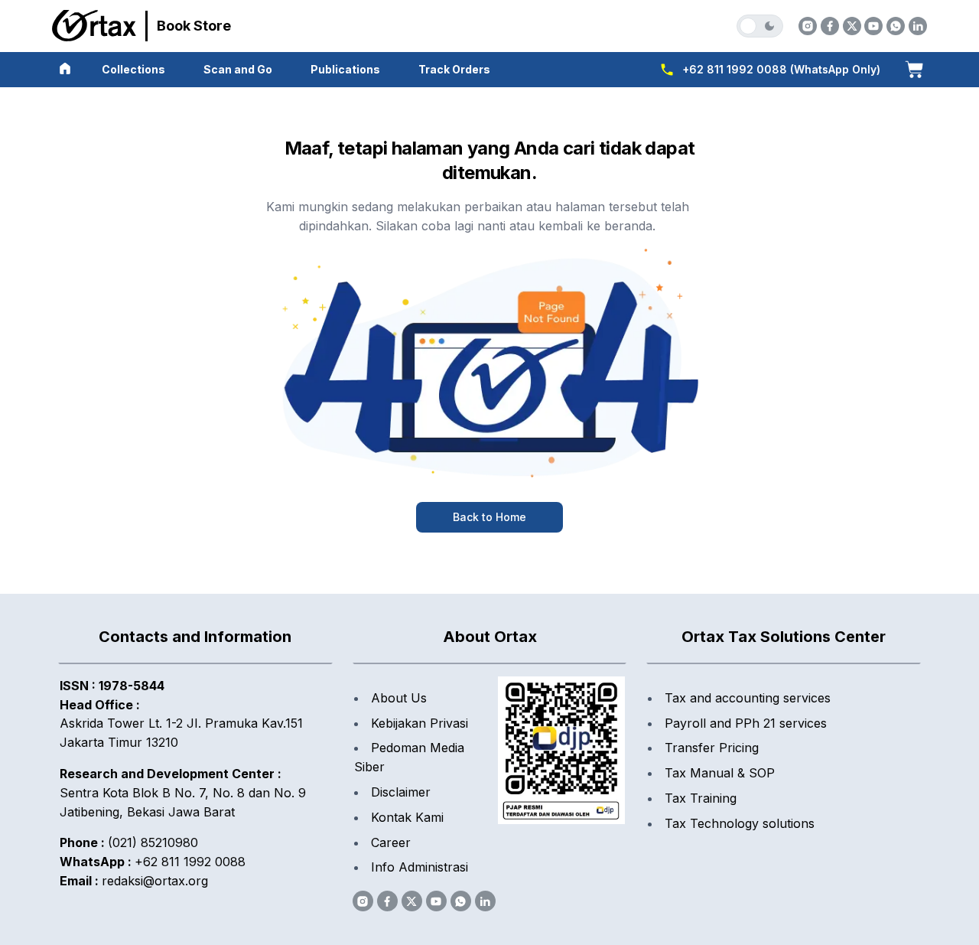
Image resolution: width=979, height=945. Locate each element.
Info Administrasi (419, 867)
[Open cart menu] (914, 69)
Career (391, 842)
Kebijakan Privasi (419, 723)
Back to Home (489, 516)
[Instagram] (807, 26)
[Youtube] (873, 26)
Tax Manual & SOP (720, 772)
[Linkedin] (918, 26)
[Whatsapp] (895, 26)
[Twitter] (852, 26)
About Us (399, 697)
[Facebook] (830, 26)
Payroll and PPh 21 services (746, 723)
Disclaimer (401, 792)
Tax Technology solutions (740, 823)
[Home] (65, 69)
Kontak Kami (407, 817)
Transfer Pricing (712, 747)
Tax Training (701, 798)
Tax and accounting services (748, 697)
